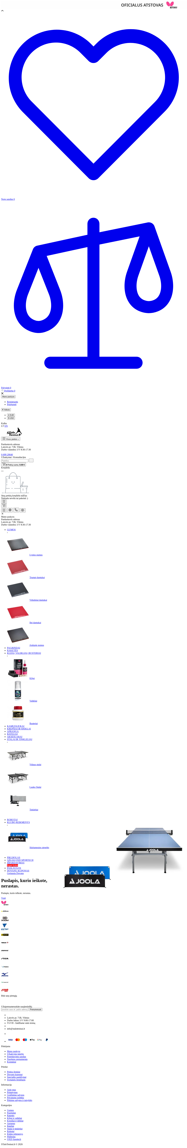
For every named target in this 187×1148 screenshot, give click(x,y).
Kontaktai (11, 1062)
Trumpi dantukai (37, 577)
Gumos (10, 1110)
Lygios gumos (36, 555)
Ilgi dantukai (35, 622)
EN (6, 426)
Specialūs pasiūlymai (16, 1077)
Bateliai (10, 1126)
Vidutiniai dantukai (38, 600)
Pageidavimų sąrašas (16, 1056)
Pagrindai (11, 1113)
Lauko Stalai (35, 787)
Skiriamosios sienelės (39, 847)
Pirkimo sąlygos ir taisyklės (19, 1100)
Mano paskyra (8, 397)
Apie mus (11, 1089)
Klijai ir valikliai (14, 1118)
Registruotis (12, 402)
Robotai (10, 1131)
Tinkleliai (34, 809)
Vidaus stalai (35, 764)
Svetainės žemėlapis (16, 1080)
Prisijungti (11, 404)
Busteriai (34, 723)
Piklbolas (11, 1136)
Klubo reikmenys (15, 1134)
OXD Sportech (14, 1139)
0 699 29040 (7, 454)
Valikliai (33, 701)
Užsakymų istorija (15, 1054)
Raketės (10, 1115)
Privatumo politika (15, 1097)
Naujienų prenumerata (17, 1059)
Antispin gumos (36, 645)
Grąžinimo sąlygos (15, 1095)
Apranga (11, 1123)
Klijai (32, 678)
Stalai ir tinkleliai (14, 1128)
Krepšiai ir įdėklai (15, 1121)
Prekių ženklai (13, 1072)
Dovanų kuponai (14, 1074)
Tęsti (3, 898)
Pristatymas (12, 1092)
